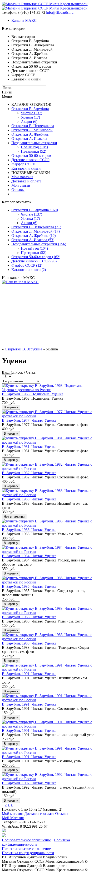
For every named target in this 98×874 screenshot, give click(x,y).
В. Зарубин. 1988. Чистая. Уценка (29, 617)
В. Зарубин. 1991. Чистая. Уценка (29, 674)
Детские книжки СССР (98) (34, 261)
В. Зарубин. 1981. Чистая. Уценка (29, 447)
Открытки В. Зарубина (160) (34, 210)
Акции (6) (29, 121)
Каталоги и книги (26, 168)
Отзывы (17, 190)
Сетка (30, 372)
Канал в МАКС (24, 20)
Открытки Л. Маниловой (32, 130)
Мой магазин (22, 177)
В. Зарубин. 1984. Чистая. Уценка (29, 556)
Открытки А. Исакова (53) (32, 240)
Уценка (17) (30, 117)
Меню (7, 96)
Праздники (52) (33, 151)
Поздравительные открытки (34, 143)
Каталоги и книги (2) (28, 270)
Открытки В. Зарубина (30, 109)
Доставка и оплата (26, 181)
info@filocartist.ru (60, 12)
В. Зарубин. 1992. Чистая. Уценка (29, 783)
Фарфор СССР (23, 164)
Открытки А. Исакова (29, 139)
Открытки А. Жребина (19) (33, 236)
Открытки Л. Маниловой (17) (35, 231)
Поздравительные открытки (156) (38, 244)
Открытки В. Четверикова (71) (36, 227)
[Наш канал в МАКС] (20, 282)
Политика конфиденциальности (36, 842)
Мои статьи (20, 185)
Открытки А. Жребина (30, 134)
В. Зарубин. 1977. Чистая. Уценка (29, 420)
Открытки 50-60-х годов (31, 156)
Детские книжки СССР (30, 160)
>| (12, 805)
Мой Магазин (13, 818)
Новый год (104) (34, 147)
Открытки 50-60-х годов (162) (35, 257)
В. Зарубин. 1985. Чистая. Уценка (29, 586)
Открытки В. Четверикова (32, 126)
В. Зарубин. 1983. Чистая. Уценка (29, 499)
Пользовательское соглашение (26, 840)
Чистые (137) (31, 113)
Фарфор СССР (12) (26, 265)
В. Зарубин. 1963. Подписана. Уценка (32, 394)
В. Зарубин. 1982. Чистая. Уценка (29, 473)
